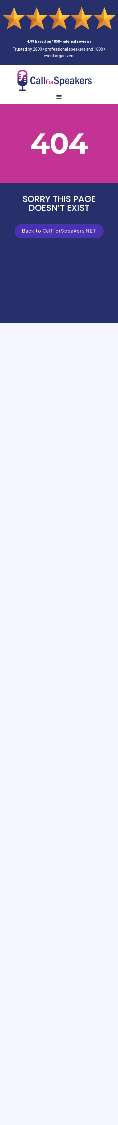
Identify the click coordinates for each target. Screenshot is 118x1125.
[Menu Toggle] (59, 97)
